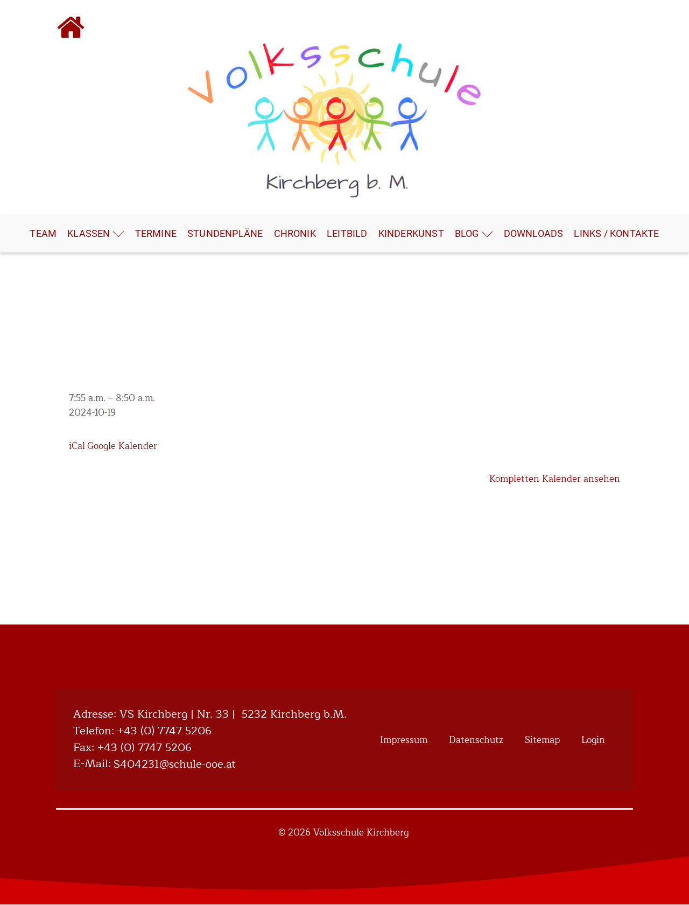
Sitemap (542, 740)
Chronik (295, 233)
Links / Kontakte (616, 233)
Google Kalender (122, 446)
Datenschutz (476, 740)
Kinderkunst (411, 233)
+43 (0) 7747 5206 (164, 731)
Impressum (403, 740)
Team (43, 233)
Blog (467, 233)
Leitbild (347, 233)
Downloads (534, 233)
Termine (156, 233)
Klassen (88, 233)
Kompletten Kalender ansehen (554, 479)
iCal (77, 446)
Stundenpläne (225, 233)
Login (593, 740)
